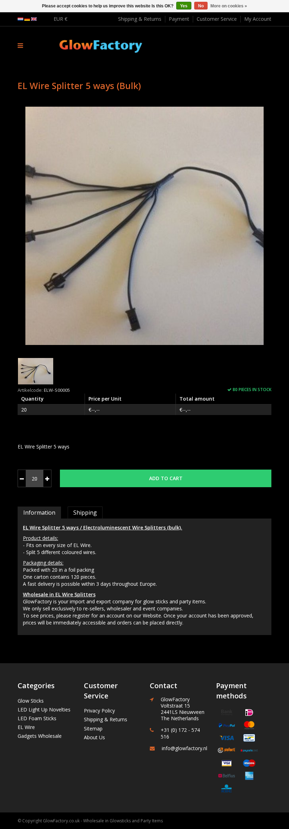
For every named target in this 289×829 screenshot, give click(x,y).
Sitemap (93, 728)
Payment (179, 18)
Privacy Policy (99, 710)
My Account (257, 18)
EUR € (60, 18)
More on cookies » (228, 6)
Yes (183, 6)
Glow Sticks (31, 700)
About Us (94, 737)
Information (39, 512)
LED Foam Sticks (37, 718)
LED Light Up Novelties (44, 709)
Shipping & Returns (139, 18)
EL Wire (26, 727)
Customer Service (217, 18)
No (201, 6)
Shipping (85, 512)
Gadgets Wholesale (40, 736)
